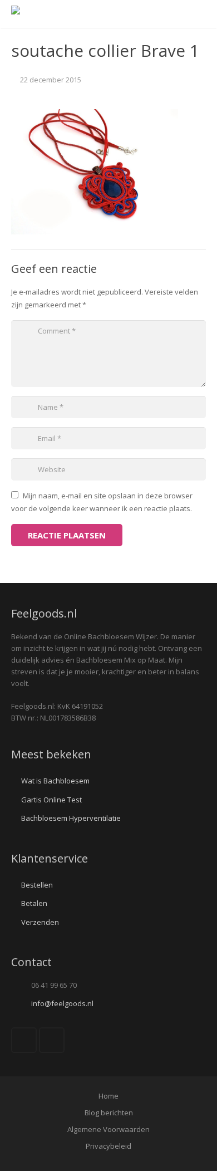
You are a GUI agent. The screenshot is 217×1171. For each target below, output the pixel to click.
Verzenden (40, 922)
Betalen (34, 903)
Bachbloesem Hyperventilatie (71, 818)
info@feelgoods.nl (62, 1003)
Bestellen (37, 885)
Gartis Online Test (51, 800)
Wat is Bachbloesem (55, 781)
